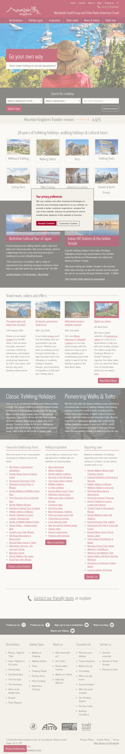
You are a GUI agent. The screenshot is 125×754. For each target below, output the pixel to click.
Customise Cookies (68, 223)
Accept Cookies (46, 223)
